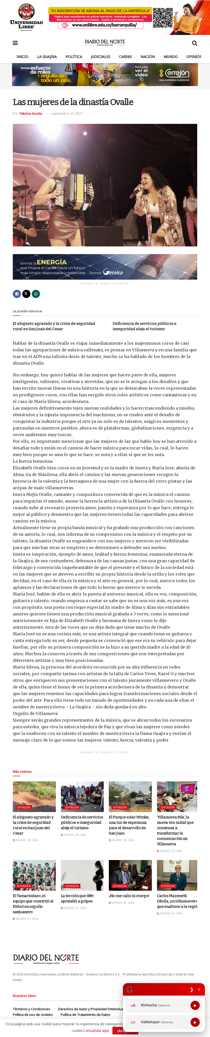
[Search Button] (194, 42)
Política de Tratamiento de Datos (85, 1014)
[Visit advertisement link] (105, 17)
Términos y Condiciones (31, 1009)
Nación (148, 56)
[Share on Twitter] (26, 294)
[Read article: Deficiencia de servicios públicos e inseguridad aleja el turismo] (82, 796)
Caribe (125, 56)
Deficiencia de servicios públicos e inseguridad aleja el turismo (82, 822)
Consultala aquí (96, 1030)
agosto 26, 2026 (122, 902)
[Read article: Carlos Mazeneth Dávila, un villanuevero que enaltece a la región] (178, 875)
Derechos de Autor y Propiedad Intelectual (91, 1009)
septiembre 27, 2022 (66, 113)
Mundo (171, 56)
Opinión (194, 56)
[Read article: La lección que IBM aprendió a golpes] (82, 875)
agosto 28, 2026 (26, 840)
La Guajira (47, 56)
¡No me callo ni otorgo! (129, 895)
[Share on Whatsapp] (36, 294)
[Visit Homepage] (105, 43)
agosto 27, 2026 (170, 851)
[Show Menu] (15, 42)
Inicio (22, 56)
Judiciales (100, 56)
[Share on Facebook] (17, 294)
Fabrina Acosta (31, 113)
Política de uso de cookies (33, 1014)
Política (74, 56)
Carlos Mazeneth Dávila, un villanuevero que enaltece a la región (178, 901)
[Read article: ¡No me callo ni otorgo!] (130, 875)
